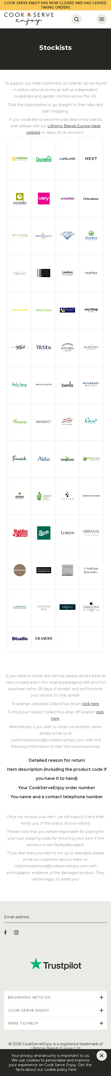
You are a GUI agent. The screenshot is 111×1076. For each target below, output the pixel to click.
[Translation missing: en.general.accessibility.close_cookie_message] (102, 1055)
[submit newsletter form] (105, 917)
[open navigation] (102, 19)
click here (90, 703)
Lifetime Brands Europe (68, 126)
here (81, 1069)
